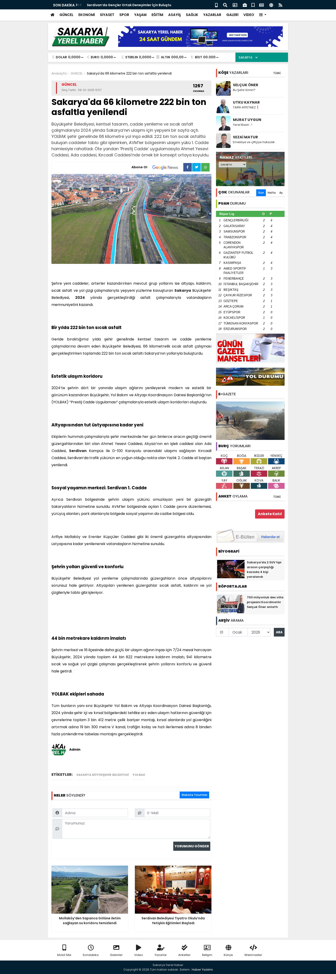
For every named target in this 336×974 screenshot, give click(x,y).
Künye (228, 955)
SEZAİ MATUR (245, 137)
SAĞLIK (192, 14)
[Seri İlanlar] (253, 4)
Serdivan (78, 450)
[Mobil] (216, 4)
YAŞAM (140, 14)
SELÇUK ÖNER (245, 85)
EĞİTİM (157, 14)
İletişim (207, 955)
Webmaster (253, 955)
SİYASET (107, 14)
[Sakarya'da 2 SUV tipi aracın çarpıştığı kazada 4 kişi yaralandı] (231, 569)
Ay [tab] (281, 193)
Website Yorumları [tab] (194, 795)
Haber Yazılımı (202, 969)
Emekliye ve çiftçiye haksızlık (254, 142)
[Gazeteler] (261, 4)
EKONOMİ (86, 14)
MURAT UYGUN (247, 119)
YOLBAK (139, 775)
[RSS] (280, 4)
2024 (80, 297)
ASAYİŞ (174, 14)
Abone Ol (139, 167)
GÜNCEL (66, 14)
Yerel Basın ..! (242, 125)
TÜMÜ (277, 73)
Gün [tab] (261, 193)
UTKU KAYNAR (246, 102)
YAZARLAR (212, 14)
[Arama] (225, 4)
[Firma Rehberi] (244, 4)
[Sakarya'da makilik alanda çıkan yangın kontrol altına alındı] (250, 420)
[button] (263, 15)
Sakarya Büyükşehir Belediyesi (102, 775)
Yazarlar (161, 955)
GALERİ (232, 14)
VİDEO (248, 14)
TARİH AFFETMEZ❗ (246, 107)
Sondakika (91, 955)
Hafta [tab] (272, 193)
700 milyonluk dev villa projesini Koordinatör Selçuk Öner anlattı (265, 602)
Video (138, 955)
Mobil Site (64, 955)
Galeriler (116, 955)
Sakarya (182, 290)
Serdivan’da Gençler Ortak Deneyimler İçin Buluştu (129, 5)
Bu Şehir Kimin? (244, 90)
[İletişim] (235, 4)
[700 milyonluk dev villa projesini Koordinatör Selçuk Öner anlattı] (231, 604)
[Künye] (271, 4)
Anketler (184, 955)
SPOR (124, 14)
